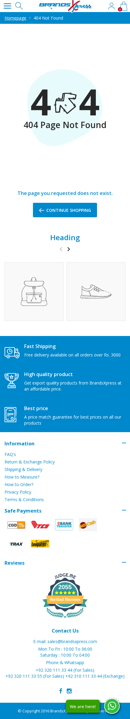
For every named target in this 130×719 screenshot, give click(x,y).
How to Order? (19, 484)
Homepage (15, 18)
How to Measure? (22, 477)
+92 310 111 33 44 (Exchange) (95, 676)
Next (68, 249)
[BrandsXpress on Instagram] (69, 691)
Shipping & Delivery (23, 469)
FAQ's (10, 454)
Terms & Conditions (24, 499)
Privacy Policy (18, 492)
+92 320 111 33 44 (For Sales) (65, 670)
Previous (61, 249)
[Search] (19, 6)
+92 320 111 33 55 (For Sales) (34, 676)
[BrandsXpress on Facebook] (61, 691)
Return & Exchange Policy (30, 462)
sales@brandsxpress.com (72, 641)
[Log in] (111, 6)
